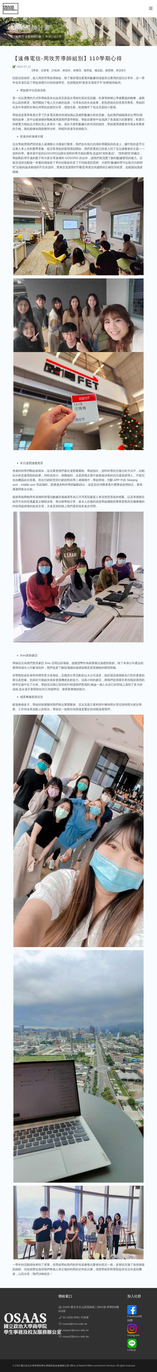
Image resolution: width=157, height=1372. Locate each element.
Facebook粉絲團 (134, 1318)
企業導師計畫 (33, 36)
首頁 (18, 36)
